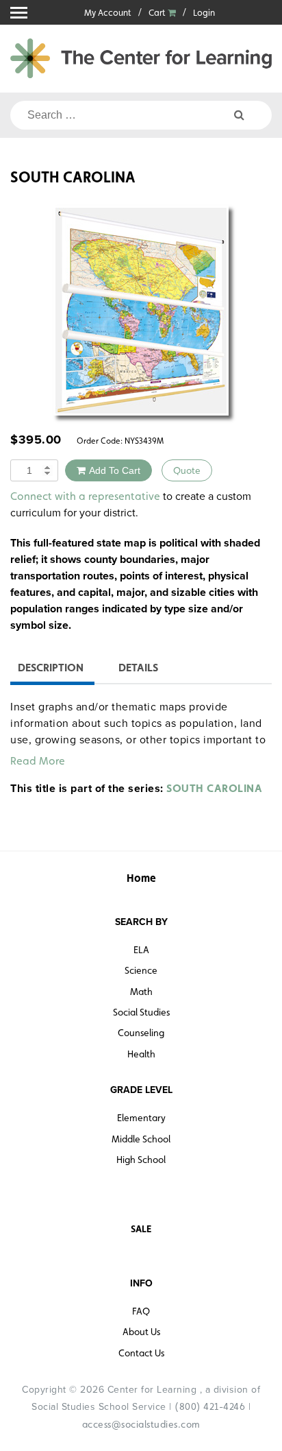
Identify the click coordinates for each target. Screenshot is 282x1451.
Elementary (141, 1117)
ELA (141, 949)
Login (204, 13)
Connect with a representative (85, 496)
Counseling (141, 1032)
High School (141, 1159)
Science (141, 970)
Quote (187, 470)
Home (141, 878)
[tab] (50, 669)
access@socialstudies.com (141, 1424)
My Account (107, 13)
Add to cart (114, 470)
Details (138, 667)
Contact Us (141, 1352)
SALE (141, 1228)
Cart (158, 13)
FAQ (141, 1311)
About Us (141, 1331)
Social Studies (141, 1012)
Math (141, 991)
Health (141, 1053)
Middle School (141, 1139)
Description (51, 667)
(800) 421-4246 (210, 1406)
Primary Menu (18, 13)
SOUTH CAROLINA (214, 788)
